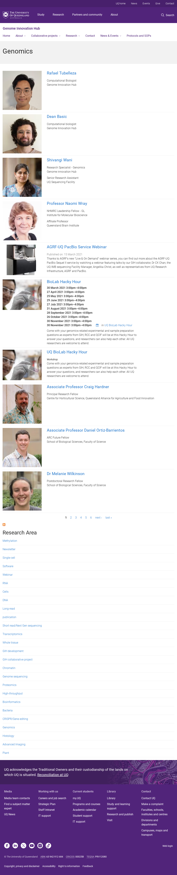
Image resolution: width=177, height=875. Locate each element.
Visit (109, 820)
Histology (8, 736)
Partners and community (87, 14)
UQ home (120, 3)
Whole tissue (10, 642)
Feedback (88, 866)
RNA (5, 583)
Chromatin (9, 668)
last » (108, 517)
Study (40, 14)
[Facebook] (7, 845)
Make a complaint (152, 804)
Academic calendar (84, 809)
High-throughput (13, 693)
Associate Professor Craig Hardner (78, 387)
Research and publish (120, 814)
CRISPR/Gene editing (15, 719)
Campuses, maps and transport (154, 833)
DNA (5, 600)
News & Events (109, 35)
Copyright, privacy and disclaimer (22, 866)
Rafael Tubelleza (61, 73)
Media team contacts (17, 798)
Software (8, 566)
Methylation (10, 540)
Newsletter (9, 549)
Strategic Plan (46, 804)
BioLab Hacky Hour (64, 281)
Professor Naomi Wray (67, 203)
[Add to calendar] (97, 325)
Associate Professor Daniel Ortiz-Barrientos (86, 430)
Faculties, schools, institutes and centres (154, 812)
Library (111, 798)
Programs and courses (86, 804)
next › (98, 517)
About (114, 14)
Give (157, 3)
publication (9, 617)
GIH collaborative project (17, 659)
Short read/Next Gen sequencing (22, 625)
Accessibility (48, 866)
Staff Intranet (46, 809)
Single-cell (9, 557)
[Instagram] (40, 845)
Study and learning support (118, 806)
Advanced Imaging (14, 744)
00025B (79, 856)
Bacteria (8, 710)
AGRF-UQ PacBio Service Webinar (77, 247)
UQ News (9, 814)
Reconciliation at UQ (52, 775)
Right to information (69, 866)
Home (6, 35)
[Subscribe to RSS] (4, 524)
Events (146, 3)
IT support (44, 815)
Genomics (9, 727)
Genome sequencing (15, 676)
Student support (82, 815)
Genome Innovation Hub (21, 28)
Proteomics (9, 685)
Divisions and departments (149, 822)
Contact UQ (148, 798)
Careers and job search (52, 798)
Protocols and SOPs (139, 35)
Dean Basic (57, 116)
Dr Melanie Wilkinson (66, 473)
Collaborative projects (44, 35)
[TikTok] (48, 845)
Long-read (9, 608)
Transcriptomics (12, 634)
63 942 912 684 (54, 856)
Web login (167, 846)
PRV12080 (101, 856)
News (134, 3)
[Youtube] (32, 845)
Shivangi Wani (59, 160)
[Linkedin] (15, 845)
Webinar (8, 574)
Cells (5, 591)
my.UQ (77, 798)
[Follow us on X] (23, 845)
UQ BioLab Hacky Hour (118, 325)
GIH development (13, 651)
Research (58, 14)
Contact (170, 3)
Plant (6, 753)
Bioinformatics (11, 702)
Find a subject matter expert (17, 806)
